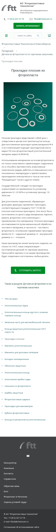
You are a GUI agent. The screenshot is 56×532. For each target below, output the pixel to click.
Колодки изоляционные (17, 359)
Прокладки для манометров (19, 406)
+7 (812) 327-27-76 (15, 19)
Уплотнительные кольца (17, 372)
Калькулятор (10, 462)
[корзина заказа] (49, 35)
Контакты (8, 473)
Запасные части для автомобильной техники (27, 322)
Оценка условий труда (15, 502)
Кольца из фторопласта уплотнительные (25, 419)
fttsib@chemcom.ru (43, 19)
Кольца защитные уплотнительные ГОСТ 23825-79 (25, 330)
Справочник (10, 478)
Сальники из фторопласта (18, 386)
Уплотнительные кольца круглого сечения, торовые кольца (26, 314)
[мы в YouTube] (28, 456)
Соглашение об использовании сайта (21, 527)
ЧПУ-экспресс (11, 298)
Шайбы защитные (14, 392)
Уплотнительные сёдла (16, 305)
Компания (9, 468)
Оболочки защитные (15, 365)
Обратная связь (11, 486)
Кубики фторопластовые (17, 413)
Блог (6, 491)
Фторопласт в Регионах (15, 496)
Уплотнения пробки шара (17, 379)
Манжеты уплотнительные (18, 345)
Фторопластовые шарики (17, 399)
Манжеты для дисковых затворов (21, 352)
